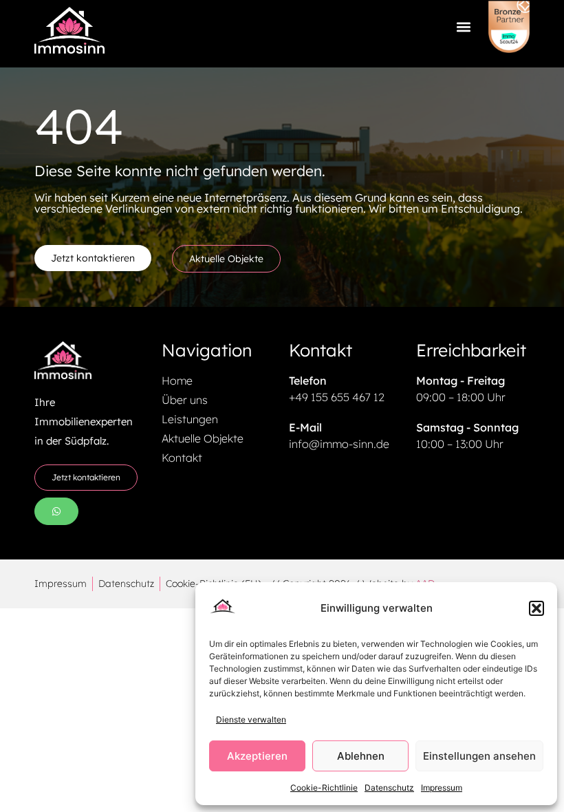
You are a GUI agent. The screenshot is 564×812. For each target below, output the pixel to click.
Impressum (441, 787)
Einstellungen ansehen (479, 755)
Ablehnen (360, 755)
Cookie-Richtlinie (324, 787)
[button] (536, 608)
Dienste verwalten (251, 719)
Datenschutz (389, 787)
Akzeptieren (257, 755)
